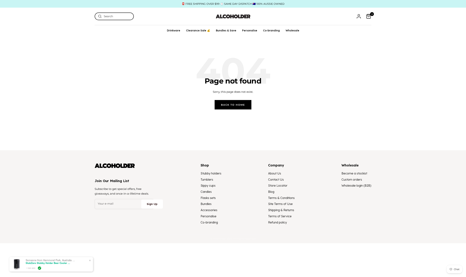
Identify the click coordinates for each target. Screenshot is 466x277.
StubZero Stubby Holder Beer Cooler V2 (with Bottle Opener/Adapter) (48, 263)
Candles (206, 192)
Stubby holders (211, 173)
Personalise (249, 30)
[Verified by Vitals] (39, 268)
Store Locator (277, 185)
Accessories (209, 210)
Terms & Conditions (281, 198)
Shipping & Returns (281, 210)
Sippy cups (208, 185)
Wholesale (292, 30)
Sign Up (152, 204)
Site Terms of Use (280, 204)
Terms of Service (280, 216)
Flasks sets (208, 198)
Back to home (233, 104)
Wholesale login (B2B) (356, 185)
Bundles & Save (226, 30)
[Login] (359, 16)
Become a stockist (354, 173)
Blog (271, 192)
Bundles (206, 204)
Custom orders (351, 179)
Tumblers (207, 179)
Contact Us (276, 179)
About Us (274, 173)
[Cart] (368, 16)
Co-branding (271, 30)
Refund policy (277, 222)
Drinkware (173, 30)
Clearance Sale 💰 (198, 30)
